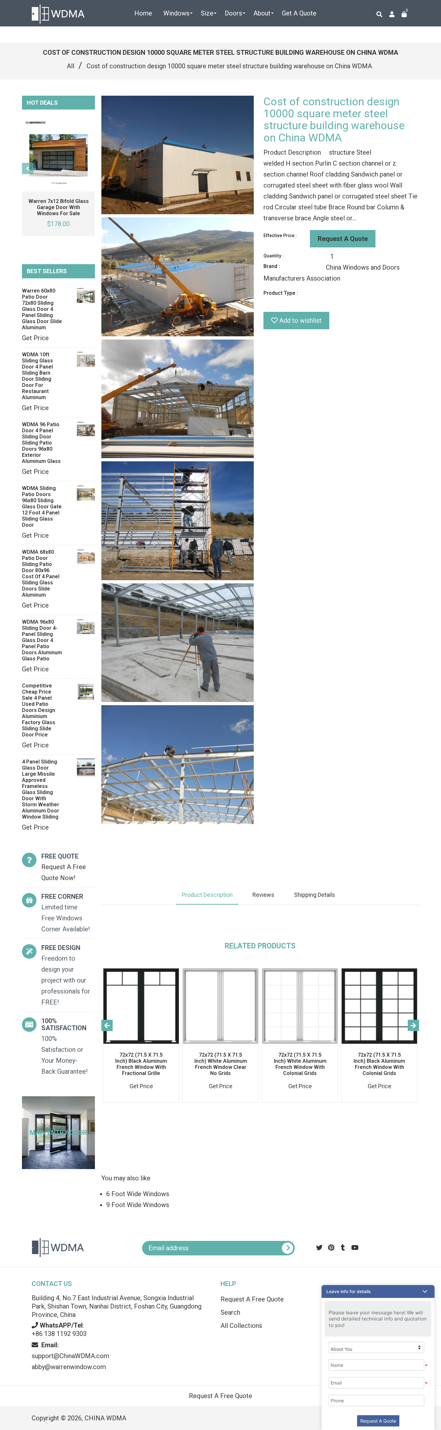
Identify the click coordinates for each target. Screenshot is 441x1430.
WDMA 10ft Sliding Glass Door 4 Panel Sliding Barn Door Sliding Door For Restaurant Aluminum (37, 375)
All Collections (241, 1325)
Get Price (35, 338)
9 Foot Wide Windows (137, 1205)
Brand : (271, 266)
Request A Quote (343, 239)
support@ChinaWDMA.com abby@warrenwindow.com (70, 1356)
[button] (378, 1291)
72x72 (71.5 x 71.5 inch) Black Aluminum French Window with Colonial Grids (379, 1064)
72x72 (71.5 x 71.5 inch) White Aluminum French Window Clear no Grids (220, 1064)
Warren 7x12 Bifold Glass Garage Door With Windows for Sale (58, 207)
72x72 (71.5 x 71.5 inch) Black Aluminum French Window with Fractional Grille (141, 1064)
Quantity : (273, 255)
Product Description (207, 894)
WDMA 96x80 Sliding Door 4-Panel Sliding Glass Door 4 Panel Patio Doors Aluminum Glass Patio (42, 640)
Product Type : (280, 293)
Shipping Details (314, 894)
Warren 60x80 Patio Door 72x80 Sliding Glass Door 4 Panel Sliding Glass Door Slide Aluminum (42, 309)
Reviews (263, 894)
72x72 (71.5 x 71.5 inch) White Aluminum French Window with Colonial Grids (300, 1064)
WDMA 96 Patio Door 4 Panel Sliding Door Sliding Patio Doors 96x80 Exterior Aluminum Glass (41, 442)
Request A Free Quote (252, 1299)
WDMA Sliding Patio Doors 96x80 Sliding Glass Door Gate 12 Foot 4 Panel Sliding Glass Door (42, 506)
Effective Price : (280, 235)
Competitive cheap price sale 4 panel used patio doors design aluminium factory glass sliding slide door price (38, 710)
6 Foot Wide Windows (137, 1194)
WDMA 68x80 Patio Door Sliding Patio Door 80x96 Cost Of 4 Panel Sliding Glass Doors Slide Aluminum (40, 573)
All (70, 66)
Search (230, 1312)
